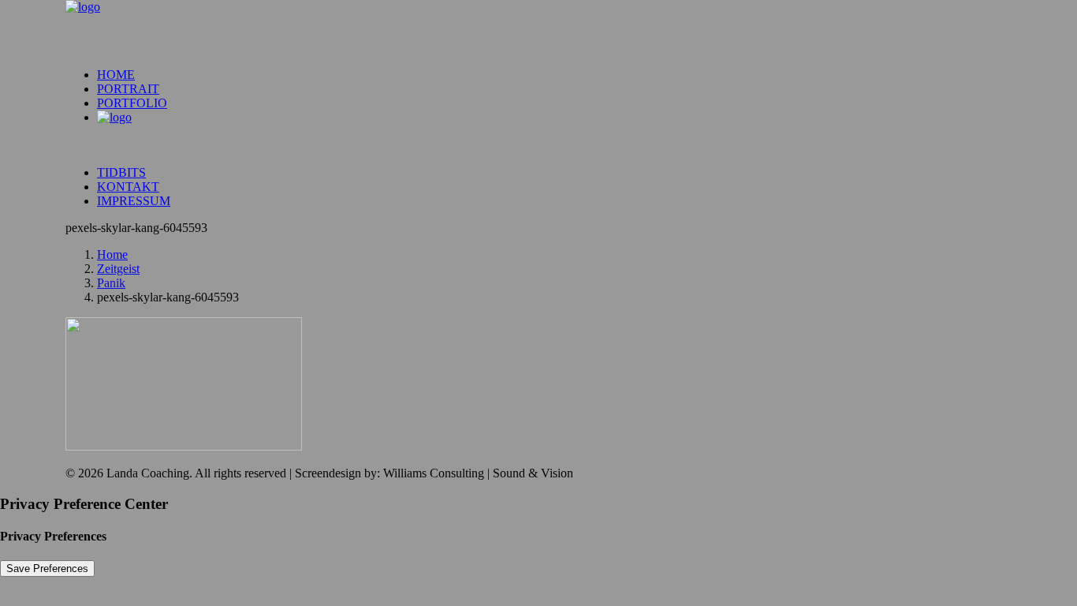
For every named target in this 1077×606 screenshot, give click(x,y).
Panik (111, 283)
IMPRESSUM (133, 201)
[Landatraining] (538, 27)
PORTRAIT (128, 88)
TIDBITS (121, 172)
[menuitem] (554, 75)
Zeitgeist (118, 268)
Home (112, 254)
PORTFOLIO (132, 103)
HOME (116, 74)
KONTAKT (128, 186)
